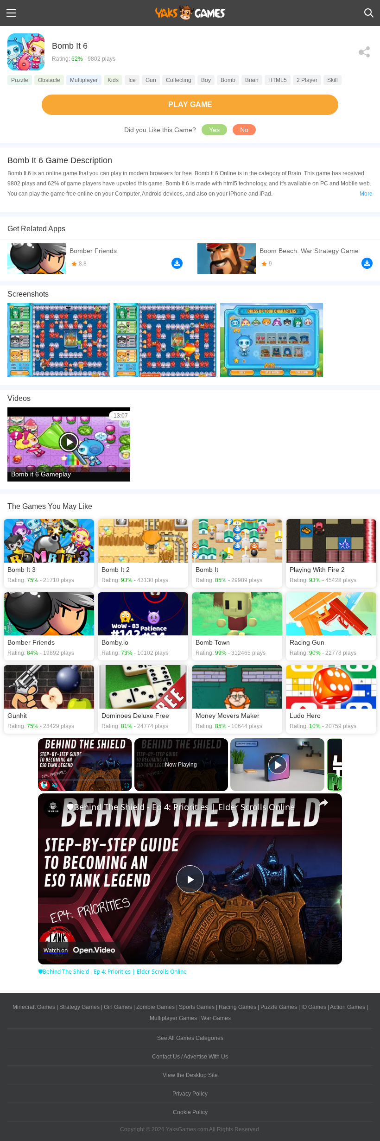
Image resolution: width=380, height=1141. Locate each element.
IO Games (313, 1007)
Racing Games (237, 1007)
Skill (332, 80)
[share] (323, 802)
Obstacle (49, 80)
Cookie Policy (190, 1112)
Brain (252, 80)
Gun (151, 80)
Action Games (347, 1007)
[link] (53, 808)
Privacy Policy (190, 1093)
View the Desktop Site (190, 1075)
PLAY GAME (190, 104)
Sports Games (197, 1007)
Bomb (228, 80)
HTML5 (277, 80)
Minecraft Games (34, 1007)
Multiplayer (84, 80)
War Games (216, 1018)
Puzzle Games (278, 1007)
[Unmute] (54, 785)
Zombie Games (155, 1007)
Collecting (178, 80)
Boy (206, 80)
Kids (113, 80)
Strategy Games (79, 1007)
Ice (132, 80)
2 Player (307, 80)
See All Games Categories (190, 1038)
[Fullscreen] (126, 785)
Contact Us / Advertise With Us (190, 1056)
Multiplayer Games (173, 1018)
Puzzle (19, 80)
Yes (214, 129)
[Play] (43, 785)
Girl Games (118, 1007)
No (244, 129)
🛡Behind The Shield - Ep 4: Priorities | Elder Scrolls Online (181, 807)
